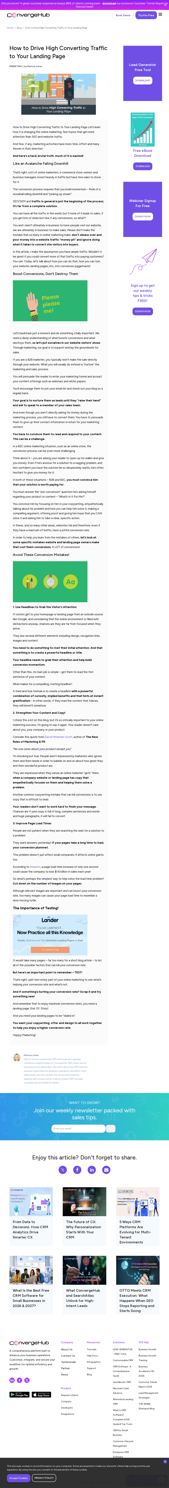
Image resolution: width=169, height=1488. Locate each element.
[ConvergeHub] (28, 15)
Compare (66, 1401)
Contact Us (68, 1355)
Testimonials (68, 1362)
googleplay (19, 1395)
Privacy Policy (44, 1478)
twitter (27, 1380)
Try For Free (146, 15)
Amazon (35, 866)
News (64, 1374)
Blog (19, 27)
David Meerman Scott (58, 737)
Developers (67, 1407)
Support (91, 1368)
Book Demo (123, 15)
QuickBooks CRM (122, 1382)
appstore (41, 1395)
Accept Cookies (19, 1478)
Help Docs (92, 1355)
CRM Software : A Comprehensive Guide (122, 1371)
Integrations (67, 1414)
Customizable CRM (123, 1360)
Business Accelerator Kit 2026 (146, 1371)
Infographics (94, 1362)
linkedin (12, 1380)
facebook (19, 1380)
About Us (66, 1349)
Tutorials (91, 1349)
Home (10, 27)
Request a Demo (69, 1395)
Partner (65, 1368)
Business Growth (147, 1349)
